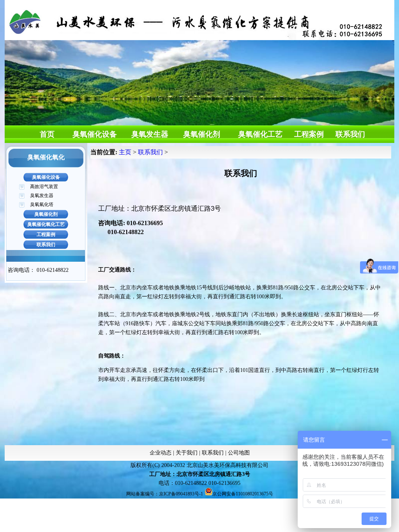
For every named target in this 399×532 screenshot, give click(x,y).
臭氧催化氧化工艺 (46, 224)
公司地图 (239, 453)
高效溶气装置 (44, 186)
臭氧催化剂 (201, 134)
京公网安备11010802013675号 (242, 494)
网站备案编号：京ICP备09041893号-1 (164, 494)
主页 (125, 152)
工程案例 (309, 134)
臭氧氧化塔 (41, 204)
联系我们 (350, 134)
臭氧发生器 (149, 134)
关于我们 (187, 453)
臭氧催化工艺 (260, 134)
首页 (47, 134)
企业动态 (160, 453)
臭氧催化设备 (94, 134)
